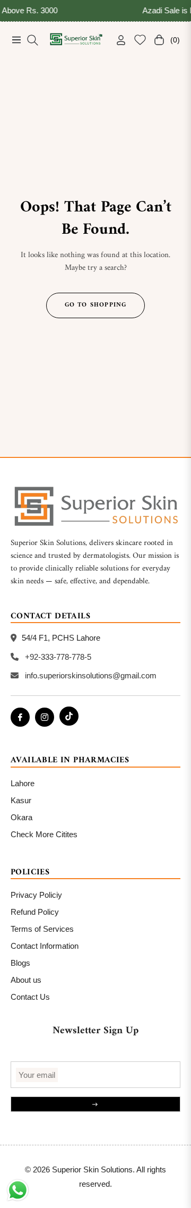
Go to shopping (96, 305)
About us (26, 979)
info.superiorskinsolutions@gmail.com (91, 675)
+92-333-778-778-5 (58, 656)
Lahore (22, 783)
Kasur (21, 800)
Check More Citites (44, 834)
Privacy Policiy (36, 894)
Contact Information (45, 945)
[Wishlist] (136, 40)
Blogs (20, 962)
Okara (21, 817)
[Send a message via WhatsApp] (17, 1190)
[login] (117, 40)
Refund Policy (35, 911)
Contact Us (30, 996)
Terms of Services (42, 928)
